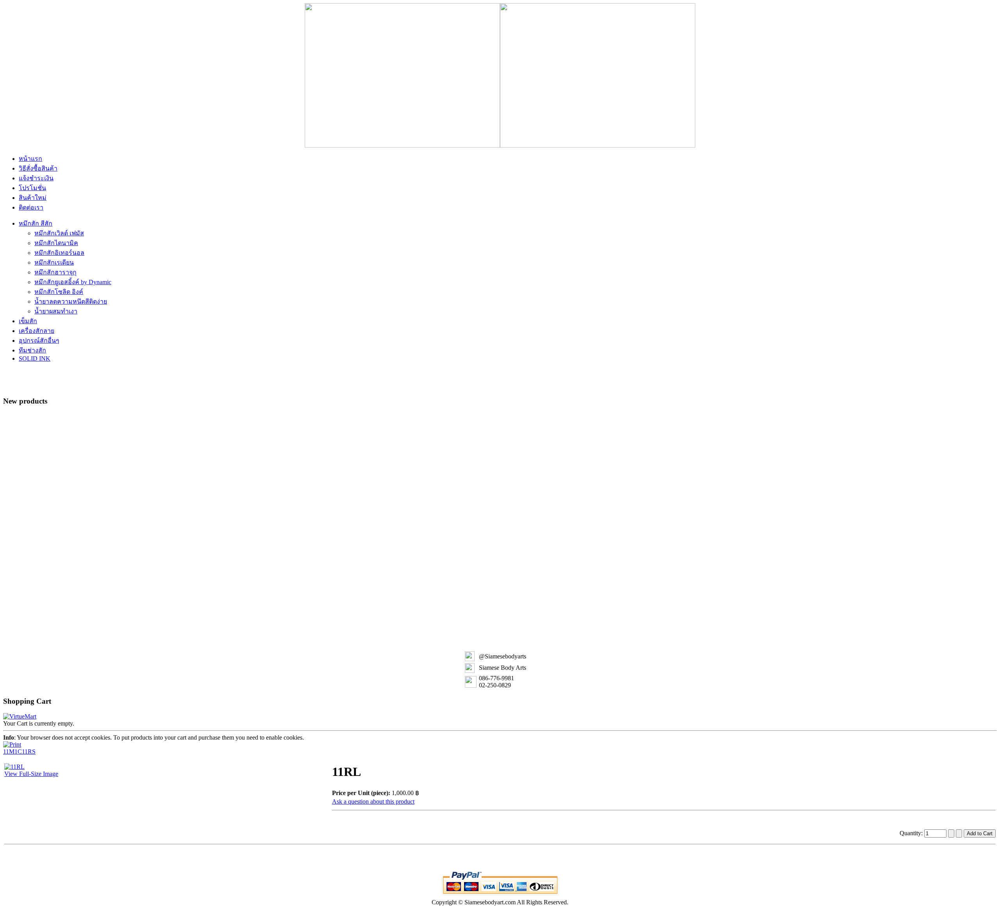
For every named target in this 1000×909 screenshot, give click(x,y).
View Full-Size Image (31, 773)
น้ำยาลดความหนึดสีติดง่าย (70, 301)
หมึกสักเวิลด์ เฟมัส (59, 233)
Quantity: (912, 833)
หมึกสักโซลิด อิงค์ (58, 291)
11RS (29, 751)
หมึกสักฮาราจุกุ (55, 272)
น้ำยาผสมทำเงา (55, 311)
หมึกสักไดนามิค (56, 243)
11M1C (12, 751)
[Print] (12, 742)
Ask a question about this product (373, 801)
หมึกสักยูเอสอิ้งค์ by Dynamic (72, 282)
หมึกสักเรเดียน (54, 262)
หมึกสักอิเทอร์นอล (59, 252)
